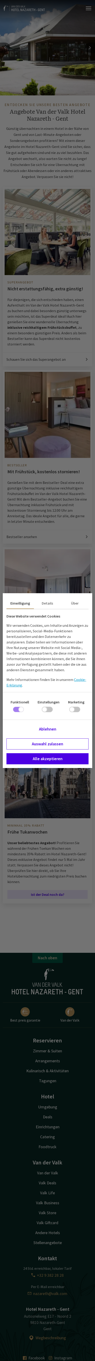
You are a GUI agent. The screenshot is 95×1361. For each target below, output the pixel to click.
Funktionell (20, 702)
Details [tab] (47, 603)
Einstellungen (48, 702)
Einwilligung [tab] (20, 603)
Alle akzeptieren (47, 758)
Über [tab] (75, 603)
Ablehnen (47, 729)
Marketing (76, 702)
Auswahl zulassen (47, 743)
